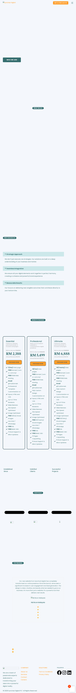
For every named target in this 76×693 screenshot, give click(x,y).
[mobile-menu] (71, 2)
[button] (38, 649)
